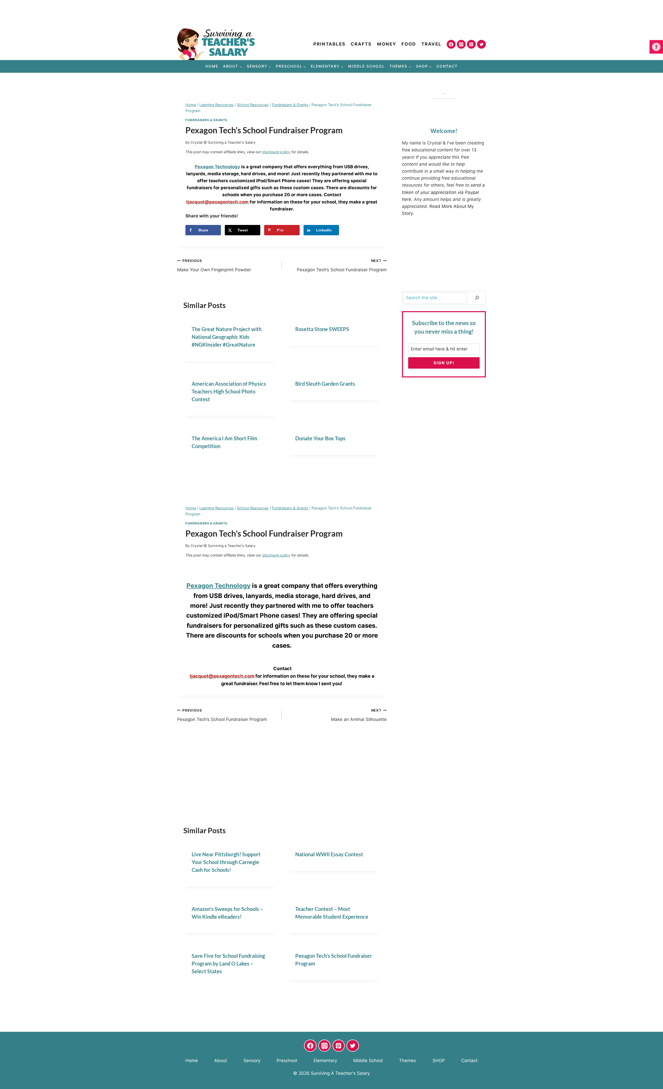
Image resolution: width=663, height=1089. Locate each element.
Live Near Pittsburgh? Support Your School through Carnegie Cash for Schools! (226, 862)
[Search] (477, 297)
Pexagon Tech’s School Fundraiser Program (341, 265)
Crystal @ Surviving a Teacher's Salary (223, 142)
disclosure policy (276, 152)
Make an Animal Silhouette (358, 715)
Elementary (325, 1060)
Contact (447, 66)
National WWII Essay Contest (329, 854)
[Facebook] (451, 44)
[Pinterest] (471, 44)
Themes (407, 1060)
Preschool (287, 1060)
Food (408, 44)
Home (211, 66)
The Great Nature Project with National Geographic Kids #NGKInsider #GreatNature (227, 337)
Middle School (366, 66)
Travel (431, 44)
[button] (656, 47)
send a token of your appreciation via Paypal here (443, 192)
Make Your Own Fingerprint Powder (214, 265)
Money (386, 44)
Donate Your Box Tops (320, 438)
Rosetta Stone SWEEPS (322, 329)
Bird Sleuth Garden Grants (325, 384)
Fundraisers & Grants (206, 120)
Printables (329, 44)
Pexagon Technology (218, 585)
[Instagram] (461, 44)
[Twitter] (481, 44)
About (220, 1060)
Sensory (251, 1060)
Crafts (361, 44)
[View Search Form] (659, 66)
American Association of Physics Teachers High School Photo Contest (229, 391)
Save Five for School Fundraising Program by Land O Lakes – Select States (228, 963)
